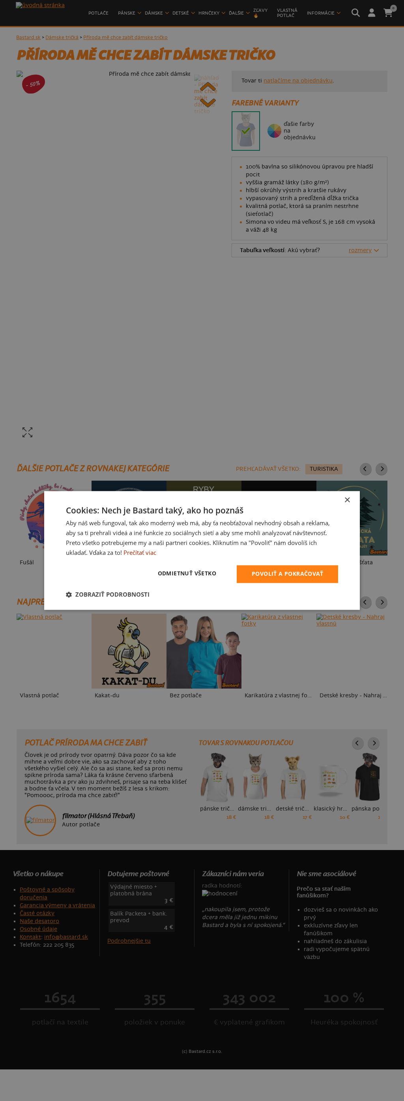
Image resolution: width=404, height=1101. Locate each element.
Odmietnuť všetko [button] (187, 573)
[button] (108, 594)
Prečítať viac (139, 552)
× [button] (347, 500)
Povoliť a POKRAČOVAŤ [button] (287, 574)
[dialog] (202, 550)
